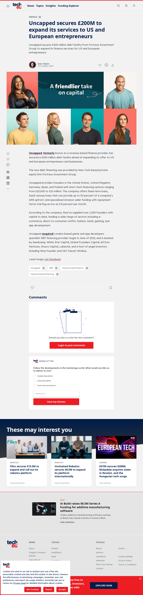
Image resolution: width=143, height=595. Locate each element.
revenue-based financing (42, 274)
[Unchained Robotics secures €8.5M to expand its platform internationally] (71, 447)
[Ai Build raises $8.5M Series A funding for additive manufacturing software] (44, 509)
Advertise (100, 560)
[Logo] (18, 6)
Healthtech (56, 552)
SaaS (53, 556)
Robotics (14, 462)
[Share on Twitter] (8, 177)
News (30, 5)
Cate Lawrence (105, 483)
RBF (51, 268)
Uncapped (35, 153)
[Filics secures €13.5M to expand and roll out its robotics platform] (27, 447)
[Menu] (8, 6)
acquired (47, 233)
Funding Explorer (68, 5)
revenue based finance (73, 268)
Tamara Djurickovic (17, 483)
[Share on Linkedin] (8, 183)
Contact (99, 568)
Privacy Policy (124, 560)
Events (121, 548)
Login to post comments (71, 345)
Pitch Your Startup (104, 564)
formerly (48, 153)
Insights (51, 5)
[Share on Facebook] (8, 172)
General (103, 462)
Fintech (33, 17)
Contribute (101, 556)
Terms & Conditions (127, 564)
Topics (40, 5)
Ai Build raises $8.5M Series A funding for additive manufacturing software (85, 507)
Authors (99, 552)
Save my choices (56, 401)
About (99, 548)
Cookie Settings (125, 556)
